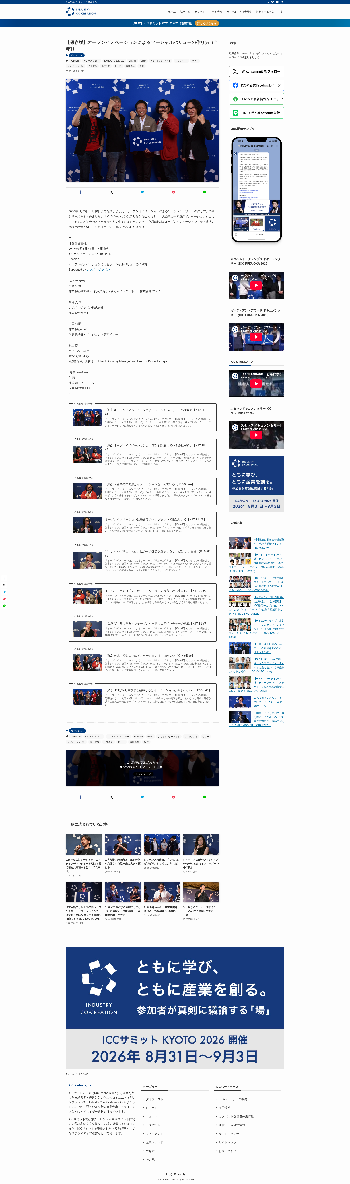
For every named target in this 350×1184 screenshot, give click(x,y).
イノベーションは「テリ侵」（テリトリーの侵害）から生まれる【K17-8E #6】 (157, 591)
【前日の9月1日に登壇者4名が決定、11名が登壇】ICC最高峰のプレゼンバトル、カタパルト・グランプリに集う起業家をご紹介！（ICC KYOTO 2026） (256, 605)
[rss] (282, 2)
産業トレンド (154, 1142)
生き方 (150, 1151)
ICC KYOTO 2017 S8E (114, 60)
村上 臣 (118, 65)
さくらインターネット (161, 60)
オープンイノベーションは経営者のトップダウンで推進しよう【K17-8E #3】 (155, 519)
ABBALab (75, 60)
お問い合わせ (227, 1151)
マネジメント (154, 1133)
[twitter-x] (267, 2)
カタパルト (153, 1125)
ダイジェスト (77, 55)
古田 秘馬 (92, 65)
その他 (150, 1159)
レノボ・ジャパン (76, 65)
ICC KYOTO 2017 (92, 60)
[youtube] (277, 2)
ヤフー (195, 60)
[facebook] (263, 2)
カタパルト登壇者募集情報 (236, 1116)
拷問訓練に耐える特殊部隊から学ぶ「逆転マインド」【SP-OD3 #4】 (269, 543)
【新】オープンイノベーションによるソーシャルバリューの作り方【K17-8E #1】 (155, 412)
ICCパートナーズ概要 (233, 1099)
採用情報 (224, 1107)
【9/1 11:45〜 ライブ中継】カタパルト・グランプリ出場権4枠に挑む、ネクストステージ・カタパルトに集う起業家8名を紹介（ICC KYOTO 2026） (256, 563)
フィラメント (181, 60)
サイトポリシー (229, 1133)
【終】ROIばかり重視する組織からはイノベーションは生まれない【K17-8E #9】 (158, 690)
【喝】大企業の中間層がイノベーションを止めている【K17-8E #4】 (150, 484)
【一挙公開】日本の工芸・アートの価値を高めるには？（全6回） (269, 648)
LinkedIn (132, 60)
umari (143, 60)
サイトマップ (227, 1142)
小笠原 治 (106, 65)
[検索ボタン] (280, 11)
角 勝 (141, 65)
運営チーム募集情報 (232, 1125)
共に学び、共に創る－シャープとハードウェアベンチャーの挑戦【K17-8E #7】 (157, 623)
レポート (152, 1107)
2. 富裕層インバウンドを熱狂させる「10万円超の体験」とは (268, 702)
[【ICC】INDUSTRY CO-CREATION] (81, 11)
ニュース (152, 1116)
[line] (272, 2)
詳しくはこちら (206, 23)
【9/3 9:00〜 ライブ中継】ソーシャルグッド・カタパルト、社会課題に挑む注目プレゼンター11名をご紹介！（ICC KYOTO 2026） (256, 629)
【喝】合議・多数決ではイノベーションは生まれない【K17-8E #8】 (150, 656)
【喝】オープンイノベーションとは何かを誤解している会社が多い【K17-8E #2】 (155, 447)
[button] (80, 192)
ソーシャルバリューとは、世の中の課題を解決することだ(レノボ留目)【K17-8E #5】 (157, 553)
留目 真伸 (130, 65)
